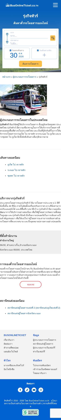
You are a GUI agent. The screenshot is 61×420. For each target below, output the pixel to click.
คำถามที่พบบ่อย (11, 347)
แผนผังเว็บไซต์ (11, 351)
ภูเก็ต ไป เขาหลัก (16, 164)
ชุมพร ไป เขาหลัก (16, 175)
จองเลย (30, 284)
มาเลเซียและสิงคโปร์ (14, 365)
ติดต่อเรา (8, 344)
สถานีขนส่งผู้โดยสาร (43, 344)
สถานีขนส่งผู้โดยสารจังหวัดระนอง (24, 313)
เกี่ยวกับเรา (9, 340)
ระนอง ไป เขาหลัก (16, 170)
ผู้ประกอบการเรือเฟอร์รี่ (44, 347)
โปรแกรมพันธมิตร (42, 365)
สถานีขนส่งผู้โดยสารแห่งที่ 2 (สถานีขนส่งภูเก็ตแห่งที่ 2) (34, 308)
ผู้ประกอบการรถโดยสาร (24, 77)
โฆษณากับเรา (39, 373)
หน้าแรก (6, 77)
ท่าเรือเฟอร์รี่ (39, 351)
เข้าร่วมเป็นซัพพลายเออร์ (45, 369)
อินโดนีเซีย (9, 369)
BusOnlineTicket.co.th (39, 401)
